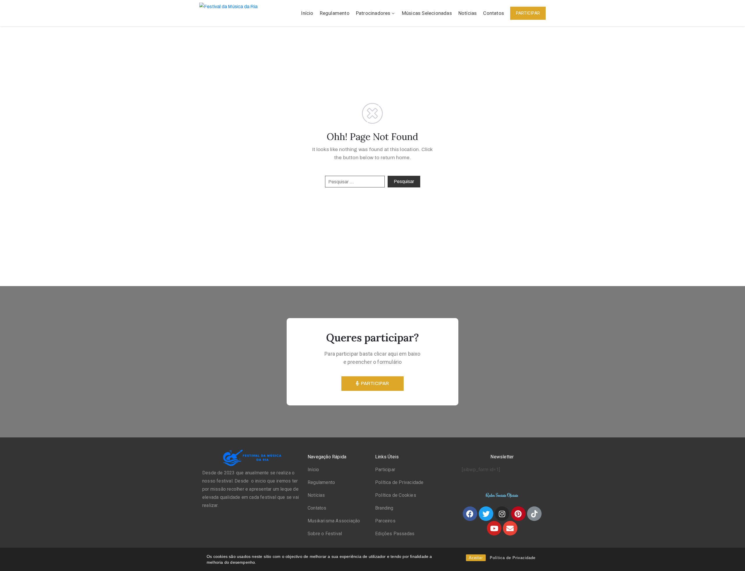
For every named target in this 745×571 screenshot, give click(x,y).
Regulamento (335, 13)
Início (307, 13)
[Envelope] (510, 528)
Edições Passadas (394, 533)
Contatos (493, 13)
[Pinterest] (518, 513)
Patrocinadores (373, 13)
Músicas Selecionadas (427, 13)
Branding (384, 508)
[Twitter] (486, 513)
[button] (528, 13)
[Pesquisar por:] (355, 181)
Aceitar (476, 558)
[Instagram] (502, 513)
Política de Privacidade (512, 558)
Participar (385, 469)
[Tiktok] (534, 513)
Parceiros (385, 521)
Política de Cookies (395, 495)
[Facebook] (470, 513)
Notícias (467, 13)
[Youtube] (494, 528)
